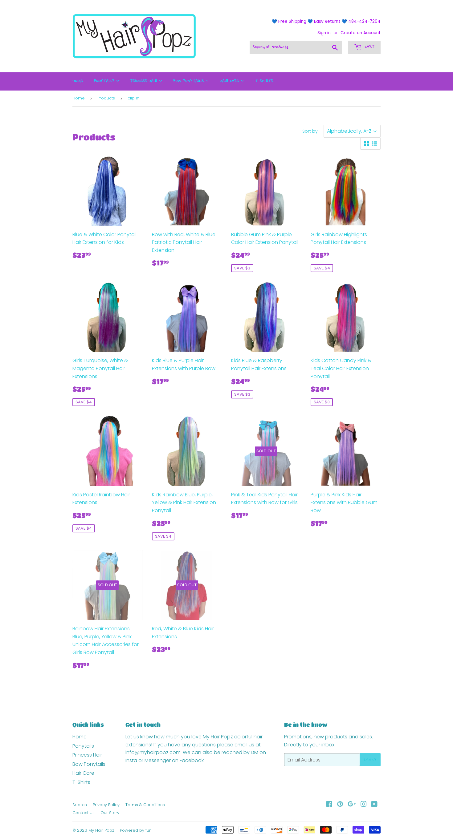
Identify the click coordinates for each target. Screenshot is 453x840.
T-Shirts (264, 81)
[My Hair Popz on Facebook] (329, 804)
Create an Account (361, 33)
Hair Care (230, 81)
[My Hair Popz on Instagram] (364, 804)
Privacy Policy (106, 805)
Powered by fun (136, 830)
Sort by (310, 131)
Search (79, 805)
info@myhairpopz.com (153, 752)
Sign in (324, 33)
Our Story (109, 813)
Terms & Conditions (145, 805)
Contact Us (83, 813)
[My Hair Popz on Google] (352, 804)
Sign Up (370, 759)
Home (77, 81)
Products (106, 98)
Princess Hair (144, 81)
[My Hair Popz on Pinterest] (340, 804)
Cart (368, 47)
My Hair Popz (101, 830)
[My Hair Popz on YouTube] (374, 804)
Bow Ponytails (189, 81)
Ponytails (105, 81)
